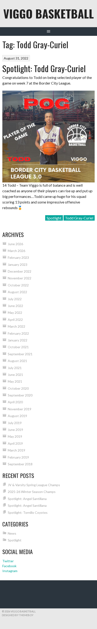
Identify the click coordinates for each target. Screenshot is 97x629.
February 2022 (18, 333)
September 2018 (20, 464)
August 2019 (17, 416)
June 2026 (15, 244)
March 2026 (16, 251)
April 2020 (15, 402)
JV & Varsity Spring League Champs (34, 485)
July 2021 (15, 368)
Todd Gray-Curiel (79, 218)
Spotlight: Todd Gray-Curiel (44, 68)
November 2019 (19, 409)
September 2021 (20, 354)
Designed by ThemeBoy (17, 615)
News (12, 533)
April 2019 (15, 443)
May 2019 (15, 436)
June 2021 (15, 375)
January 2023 (17, 264)
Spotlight (54, 218)
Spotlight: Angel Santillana (27, 499)
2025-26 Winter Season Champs (32, 492)
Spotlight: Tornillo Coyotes (28, 512)
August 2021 (17, 361)
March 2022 (16, 326)
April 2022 (15, 320)
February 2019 (18, 457)
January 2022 (17, 340)
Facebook (9, 566)
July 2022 (15, 299)
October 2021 (18, 347)
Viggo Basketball (48, 13)
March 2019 (16, 450)
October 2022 (18, 285)
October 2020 (18, 388)
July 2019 (15, 423)
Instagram (9, 571)
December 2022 (19, 271)
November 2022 (19, 278)
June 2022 (15, 306)
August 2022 (17, 292)
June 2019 (15, 430)
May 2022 (15, 312)
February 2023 (18, 257)
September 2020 (20, 395)
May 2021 (15, 381)
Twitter (8, 561)
